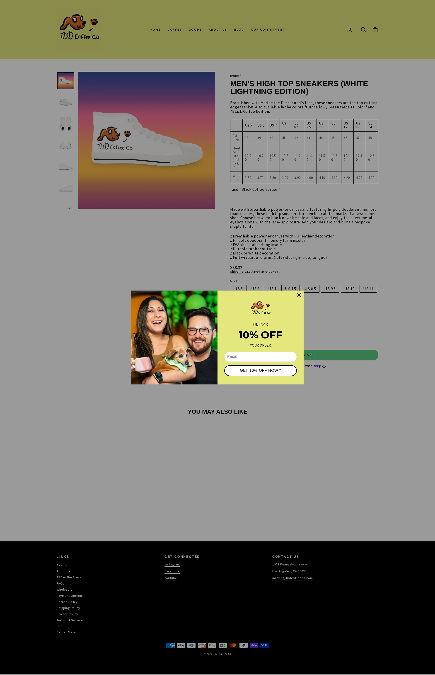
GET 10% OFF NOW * (260, 370)
